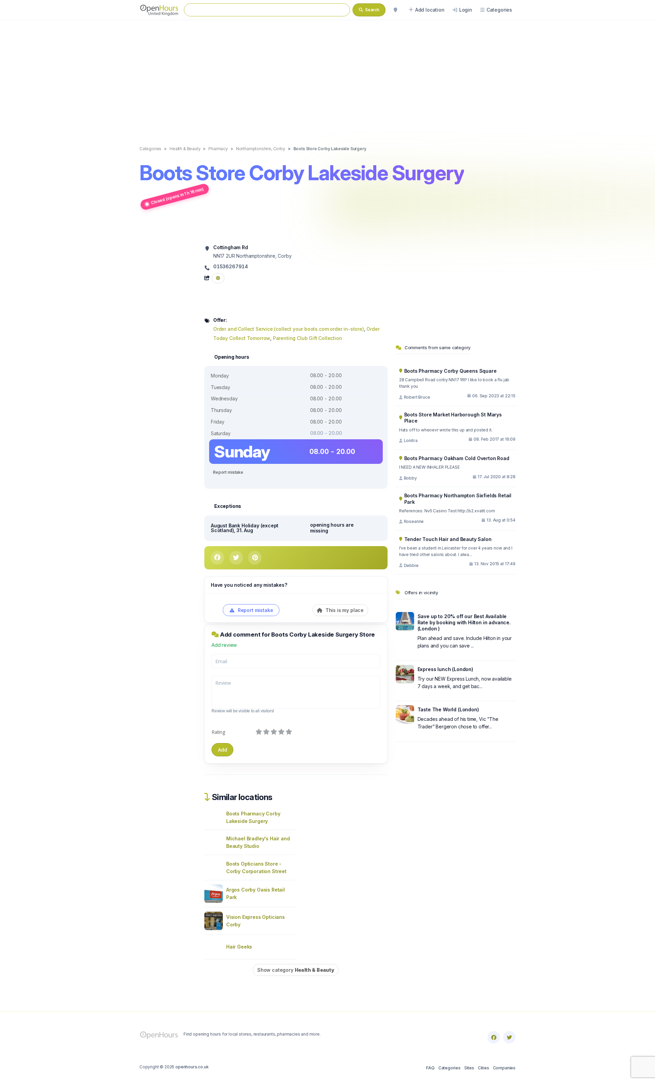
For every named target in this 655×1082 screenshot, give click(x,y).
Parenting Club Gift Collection (307, 338)
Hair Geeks (239, 947)
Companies (504, 1067)
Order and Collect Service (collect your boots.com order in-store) (288, 329)
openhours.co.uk (191, 1066)
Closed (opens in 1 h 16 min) (177, 195)
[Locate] (395, 9)
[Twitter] (509, 1037)
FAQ (430, 1067)
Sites (469, 1067)
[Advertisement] (327, 76)
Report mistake (228, 472)
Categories (449, 1067)
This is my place (344, 610)
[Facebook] (493, 1037)
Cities (483, 1067)
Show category (295, 970)
